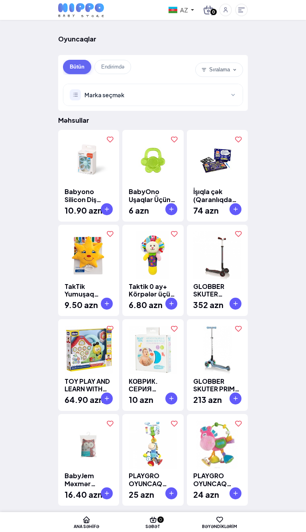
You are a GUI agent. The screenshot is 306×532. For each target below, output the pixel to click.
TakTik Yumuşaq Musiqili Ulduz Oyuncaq (86, 290)
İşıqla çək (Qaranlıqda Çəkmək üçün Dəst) (215, 195)
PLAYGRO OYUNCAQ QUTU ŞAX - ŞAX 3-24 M (212, 479)
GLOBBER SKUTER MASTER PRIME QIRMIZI (216, 290)
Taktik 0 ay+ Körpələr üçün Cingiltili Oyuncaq (151, 290)
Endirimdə (112, 67)
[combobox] (181, 10)
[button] (225, 10)
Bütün (77, 67)
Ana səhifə (86, 526)
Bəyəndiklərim (219, 526)
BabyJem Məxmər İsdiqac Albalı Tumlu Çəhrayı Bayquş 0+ (88, 479)
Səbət (153, 522)
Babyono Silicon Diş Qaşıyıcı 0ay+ (86, 195)
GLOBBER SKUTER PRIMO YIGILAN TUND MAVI (216, 385)
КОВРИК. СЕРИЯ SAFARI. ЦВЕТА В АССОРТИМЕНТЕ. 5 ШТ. (153, 385)
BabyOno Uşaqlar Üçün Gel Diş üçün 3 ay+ (151, 195)
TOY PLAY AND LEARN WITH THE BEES (87, 385)
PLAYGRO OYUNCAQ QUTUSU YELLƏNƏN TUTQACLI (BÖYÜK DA (146, 479)
